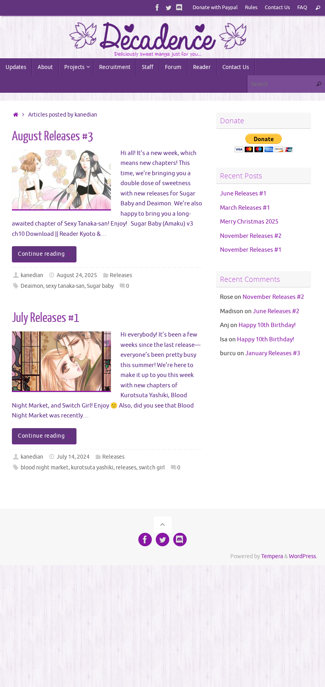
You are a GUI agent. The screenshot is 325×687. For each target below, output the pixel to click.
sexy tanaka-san (65, 286)
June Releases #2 (276, 311)
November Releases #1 (250, 250)
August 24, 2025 (77, 275)
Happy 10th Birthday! (267, 325)
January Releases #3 (272, 353)
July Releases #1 (45, 318)
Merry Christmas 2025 (249, 222)
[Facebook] (157, 7)
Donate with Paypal (215, 7)
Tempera (272, 556)
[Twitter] (168, 7)
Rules (251, 7)
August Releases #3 (52, 136)
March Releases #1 (245, 208)
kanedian (32, 275)
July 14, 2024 (73, 457)
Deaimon (32, 286)
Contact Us (277, 7)
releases (126, 467)
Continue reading (41, 254)
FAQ (302, 7)
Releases (121, 275)
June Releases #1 (243, 193)
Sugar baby (100, 286)
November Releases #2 (250, 236)
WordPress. (303, 556)
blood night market (45, 467)
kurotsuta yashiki (92, 467)
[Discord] (179, 7)
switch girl (152, 467)
